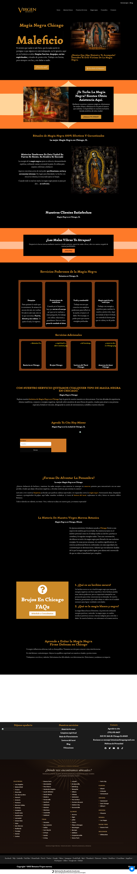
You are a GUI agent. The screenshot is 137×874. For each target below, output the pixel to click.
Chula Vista (19, 821)
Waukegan (75, 827)
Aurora (74, 814)
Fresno (17, 789)
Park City (103, 781)
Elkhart (102, 806)
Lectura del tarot (69, 740)
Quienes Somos (68, 10)
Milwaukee (104, 834)
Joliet (73, 820)
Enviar (35, 450)
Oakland (46, 815)
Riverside (18, 792)
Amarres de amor (69, 729)
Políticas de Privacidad (114, 743)
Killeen (74, 792)
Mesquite (75, 789)
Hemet (17, 834)
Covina (17, 836)
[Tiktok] (122, 748)
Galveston (75, 797)
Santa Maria (47, 794)
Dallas (45, 827)
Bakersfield (19, 787)
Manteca (46, 810)
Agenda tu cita (114, 728)
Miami (102, 788)
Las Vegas (103, 820)
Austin (45, 835)
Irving (45, 838)
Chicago (103, 528)
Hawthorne (19, 815)
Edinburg (75, 786)
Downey (18, 808)
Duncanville (76, 807)
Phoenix (103, 813)
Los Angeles (19, 784)
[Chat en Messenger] (132, 869)
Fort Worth (47, 830)
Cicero (74, 822)
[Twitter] (110, 748)
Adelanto (46, 805)
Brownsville (76, 784)
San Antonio (47, 825)
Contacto (113, 10)
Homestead (104, 794)
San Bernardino (20, 795)
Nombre (23, 440)
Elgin (73, 817)
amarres (87, 486)
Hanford (46, 802)
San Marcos (19, 826)
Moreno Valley (20, 805)
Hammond (103, 801)
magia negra (35, 161)
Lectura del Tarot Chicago (81, 366)
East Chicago (104, 803)
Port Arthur (76, 799)
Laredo (74, 781)
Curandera (104, 10)
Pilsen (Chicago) (77, 825)
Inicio (58, 10)
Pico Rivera (47, 786)
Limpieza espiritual (68, 733)
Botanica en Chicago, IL (68, 276)
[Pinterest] (118, 748)
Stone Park (75, 838)
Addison (74, 833)
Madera (46, 797)
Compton (18, 810)
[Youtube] (114, 748)
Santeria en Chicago (31, 365)
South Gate (19, 813)
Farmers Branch (77, 802)
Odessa (74, 794)
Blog (68, 744)
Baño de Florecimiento (68, 736)
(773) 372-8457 (114, 732)
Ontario (17, 800)
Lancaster (18, 818)
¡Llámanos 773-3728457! (91, 117)
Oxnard (17, 797)
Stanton (46, 807)
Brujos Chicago (56, 365)
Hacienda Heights (49, 789)
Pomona (18, 802)
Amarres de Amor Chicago (106, 366)
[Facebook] (105, 748)
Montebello (47, 784)
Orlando (103, 791)
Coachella (46, 813)
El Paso (45, 833)
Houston (46, 822)
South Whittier (48, 792)
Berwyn (74, 830)
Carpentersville (77, 835)
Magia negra (94, 10)
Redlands (18, 828)
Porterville (47, 799)
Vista (16, 823)
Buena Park (47, 781)
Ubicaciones (68, 747)
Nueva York (104, 827)
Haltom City (76, 805)
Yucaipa (17, 831)
